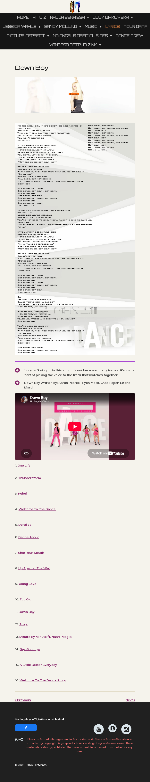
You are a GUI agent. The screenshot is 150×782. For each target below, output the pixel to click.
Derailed (24, 525)
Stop (23, 624)
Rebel (23, 494)
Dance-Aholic (28, 537)
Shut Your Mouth (31, 553)
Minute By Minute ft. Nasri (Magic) (45, 637)
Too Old (25, 599)
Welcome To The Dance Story (43, 680)
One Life (24, 465)
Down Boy (27, 612)
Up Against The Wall (34, 568)
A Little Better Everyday (38, 665)
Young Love (27, 584)
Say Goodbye (30, 649)
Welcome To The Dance (37, 509)
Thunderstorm (29, 478)
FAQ (19, 739)
